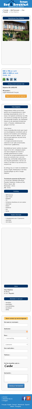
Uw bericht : (7, 373)
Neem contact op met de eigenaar (16, 96)
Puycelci (5, 12)
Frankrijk (5, 10)
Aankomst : (7, 329)
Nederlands (21, 404)
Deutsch (14, 404)
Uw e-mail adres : (9, 348)
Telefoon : (7, 355)
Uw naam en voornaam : (11, 322)
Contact (5, 397)
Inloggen (5, 400)
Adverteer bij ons (7, 399)
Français (4, 404)
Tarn (23, 10)
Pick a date (27, 331)
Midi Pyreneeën (15, 10)
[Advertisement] (16, 54)
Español (27, 404)
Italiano (12, 406)
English (9, 404)
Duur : (6, 335)
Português (18, 406)
